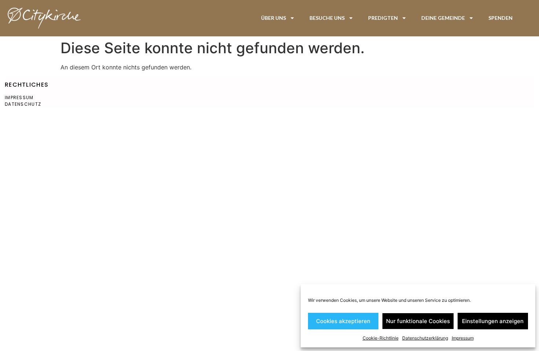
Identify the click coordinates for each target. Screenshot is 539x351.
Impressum (463, 338)
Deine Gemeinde (443, 18)
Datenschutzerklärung (425, 338)
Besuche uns (327, 18)
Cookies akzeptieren (343, 321)
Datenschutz (23, 104)
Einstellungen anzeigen (493, 321)
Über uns (273, 18)
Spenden (500, 18)
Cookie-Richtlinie (381, 338)
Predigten (383, 18)
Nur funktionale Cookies (418, 321)
